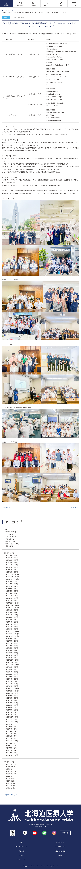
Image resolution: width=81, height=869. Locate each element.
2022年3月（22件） (12, 681)
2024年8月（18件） (12, 612)
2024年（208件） (11, 769)
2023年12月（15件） (12, 631)
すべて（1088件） (11, 532)
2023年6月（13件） (12, 646)
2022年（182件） (11, 774)
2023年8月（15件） (12, 641)
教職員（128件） (11, 541)
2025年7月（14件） (12, 586)
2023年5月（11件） (12, 648)
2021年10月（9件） (12, 693)
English (60, 855)
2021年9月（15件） (12, 696)
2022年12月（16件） (12, 660)
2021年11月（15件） (12, 691)
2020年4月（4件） (11, 734)
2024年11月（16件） (12, 605)
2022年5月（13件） (12, 677)
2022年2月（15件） (12, 684)
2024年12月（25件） (12, 603)
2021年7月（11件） (12, 700)
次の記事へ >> (75, 507)
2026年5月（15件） (12, 562)
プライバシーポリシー (21, 846)
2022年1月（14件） (12, 686)
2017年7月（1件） (11, 750)
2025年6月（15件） (12, 588)
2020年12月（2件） (12, 717)
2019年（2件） (10, 781)
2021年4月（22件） (12, 707)
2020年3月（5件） (11, 736)
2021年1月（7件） (11, 715)
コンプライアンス (60, 846)
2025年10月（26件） (12, 579)
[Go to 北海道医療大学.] (4, 10)
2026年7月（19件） (12, 558)
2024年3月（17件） (12, 624)
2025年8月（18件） (12, 584)
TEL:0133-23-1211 (40, 826)
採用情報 (21, 851)
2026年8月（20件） (12, 555)
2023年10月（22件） (12, 636)
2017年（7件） (10, 783)
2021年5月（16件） (12, 705)
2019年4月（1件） (11, 743)
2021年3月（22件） (12, 710)
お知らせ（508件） (11, 537)
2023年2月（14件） (12, 655)
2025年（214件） (11, 767)
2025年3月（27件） (12, 596)
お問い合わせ (60, 842)
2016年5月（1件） (11, 753)
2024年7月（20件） (12, 615)
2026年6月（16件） (12, 560)
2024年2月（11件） (12, 627)
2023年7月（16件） (12, 643)
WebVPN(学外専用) (60, 851)
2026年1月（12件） (12, 572)
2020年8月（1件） (11, 726)
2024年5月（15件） (12, 619)
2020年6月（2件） (11, 731)
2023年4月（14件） (12, 650)
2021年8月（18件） (12, 698)
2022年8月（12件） (12, 669)
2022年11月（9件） (12, 662)
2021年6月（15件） (12, 703)
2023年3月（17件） (12, 653)
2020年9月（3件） (11, 724)
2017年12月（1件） (12, 745)
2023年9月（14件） (12, 638)
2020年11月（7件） (12, 719)
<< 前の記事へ (6, 507)
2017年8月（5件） (11, 748)
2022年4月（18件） (12, 679)
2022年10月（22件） (12, 665)
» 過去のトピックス (10, 795)
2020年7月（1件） (11, 729)
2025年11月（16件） (12, 577)
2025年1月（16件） (12, 600)
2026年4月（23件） (12, 565)
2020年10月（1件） (12, 722)
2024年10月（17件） (12, 607)
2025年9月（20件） (12, 581)
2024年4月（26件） (12, 622)
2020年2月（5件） (11, 738)
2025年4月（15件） (12, 593)
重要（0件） (9, 546)
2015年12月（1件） (12, 755)
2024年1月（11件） (12, 629)
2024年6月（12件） (12, 617)
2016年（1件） (10, 786)
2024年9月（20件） (12, 610)
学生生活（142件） (11, 539)
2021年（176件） (11, 776)
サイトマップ (21, 860)
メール (21, 855)
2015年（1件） (10, 788)
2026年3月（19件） (12, 567)
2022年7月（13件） (12, 672)
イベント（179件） (11, 534)
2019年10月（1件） (12, 741)
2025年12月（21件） (12, 574)
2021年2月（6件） (11, 712)
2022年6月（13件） (12, 674)
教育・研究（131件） (12, 544)
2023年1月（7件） (11, 658)
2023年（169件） (11, 771)
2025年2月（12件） (12, 598)
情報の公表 (65, 833)
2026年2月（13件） (12, 569)
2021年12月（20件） (12, 688)
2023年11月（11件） (12, 634)
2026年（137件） (11, 764)
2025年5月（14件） (12, 591)
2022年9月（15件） (12, 667)
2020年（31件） (10, 778)
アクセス (21, 842)
